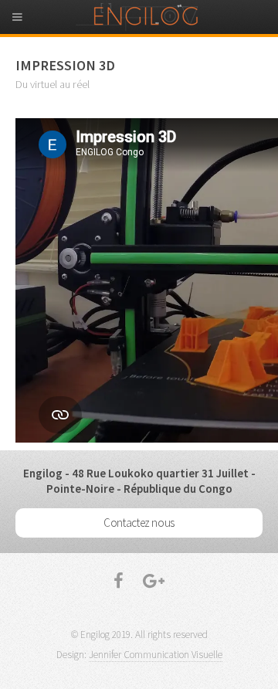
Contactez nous (139, 522)
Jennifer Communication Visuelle (155, 654)
